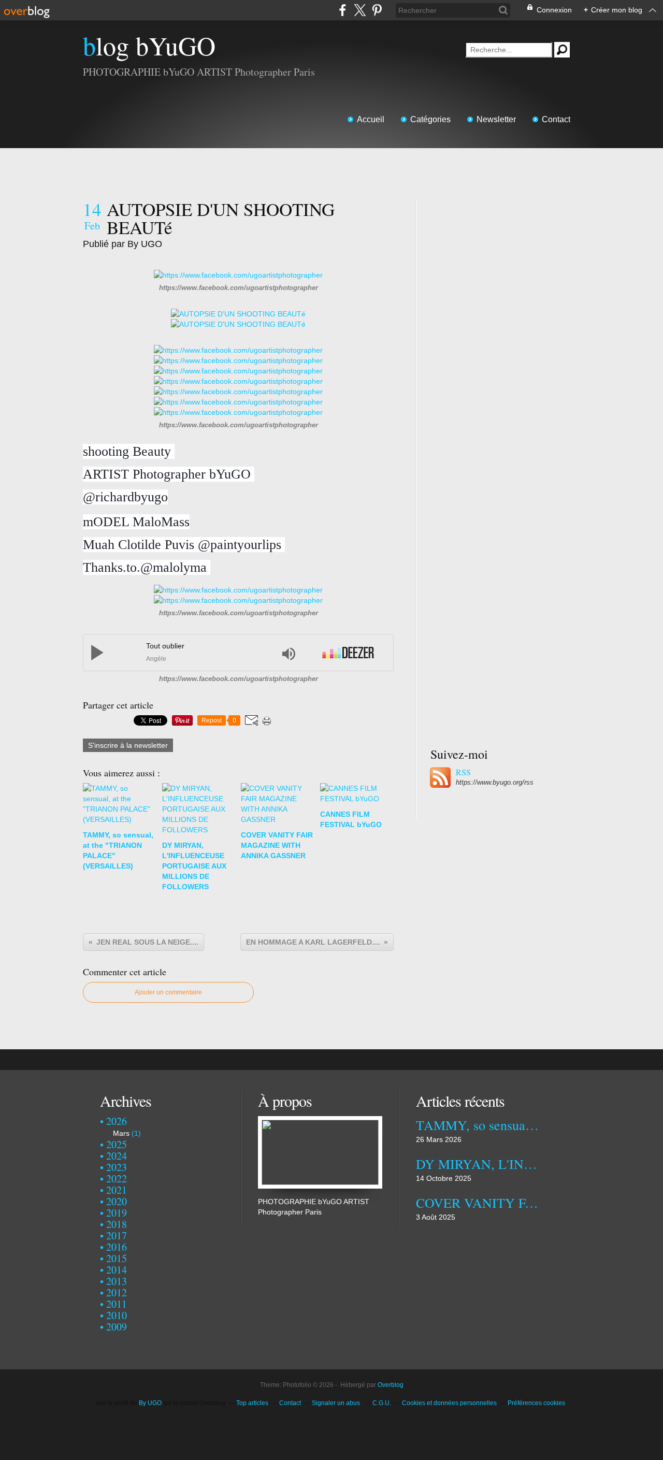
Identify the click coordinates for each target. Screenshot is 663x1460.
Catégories (430, 119)
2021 (116, 1190)
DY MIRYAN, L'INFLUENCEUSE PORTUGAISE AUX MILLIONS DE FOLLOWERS (478, 1164)
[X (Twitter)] (359, 10)
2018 (116, 1224)
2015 (116, 1258)
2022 (116, 1179)
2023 (116, 1167)
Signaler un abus (337, 1403)
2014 (116, 1270)
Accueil (370, 119)
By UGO (151, 1403)
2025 (116, 1144)
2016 (116, 1247)
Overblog (390, 1385)
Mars (121, 1133)
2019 (116, 1213)
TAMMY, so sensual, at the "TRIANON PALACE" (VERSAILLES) (478, 1125)
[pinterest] (376, 10)
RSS (463, 772)
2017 (116, 1235)
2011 (116, 1304)
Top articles (252, 1403)
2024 (116, 1156)
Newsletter (496, 119)
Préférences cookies (536, 1403)
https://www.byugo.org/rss (495, 782)
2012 (116, 1292)
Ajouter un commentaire (168, 992)
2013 (116, 1281)
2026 (116, 1121)
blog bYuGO (149, 45)
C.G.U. (381, 1403)
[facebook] (342, 10)
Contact (556, 119)
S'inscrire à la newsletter (128, 745)
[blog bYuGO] (320, 1121)
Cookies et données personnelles (449, 1403)
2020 (116, 1201)
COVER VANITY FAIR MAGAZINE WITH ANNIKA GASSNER (478, 1202)
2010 (116, 1315)
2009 (116, 1327)
